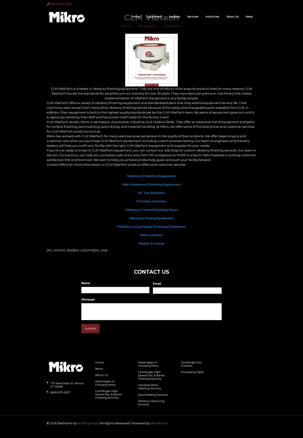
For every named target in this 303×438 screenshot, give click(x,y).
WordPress (159, 423)
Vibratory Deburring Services (151, 402)
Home (126, 26)
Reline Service (151, 235)
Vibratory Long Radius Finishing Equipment (151, 226)
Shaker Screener (151, 243)
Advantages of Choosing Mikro (105, 383)
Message (88, 299)
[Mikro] (67, 17)
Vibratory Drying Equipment (151, 218)
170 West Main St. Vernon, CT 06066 (67, 385)
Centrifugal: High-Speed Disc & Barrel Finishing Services (108, 394)
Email (157, 283)
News (99, 368)
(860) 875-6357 (61, 4)
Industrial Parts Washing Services (149, 386)
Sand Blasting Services (153, 394)
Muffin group (88, 423)
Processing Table (192, 372)
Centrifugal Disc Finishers (191, 364)
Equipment (147, 26)
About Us (101, 375)
